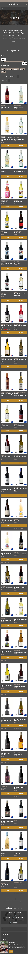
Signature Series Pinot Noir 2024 (20, 489)
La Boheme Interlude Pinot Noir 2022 (7, 821)
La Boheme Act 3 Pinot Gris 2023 (20, 360)
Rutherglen (20, 920)
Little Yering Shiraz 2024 (6, 520)
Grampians (10, 915)
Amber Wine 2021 (18, 753)
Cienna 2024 (17, 232)
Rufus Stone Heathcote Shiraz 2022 (6, 753)
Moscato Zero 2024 (18, 106)
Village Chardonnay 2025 (20, 651)
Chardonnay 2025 (18, 201)
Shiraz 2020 (17, 852)
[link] (26, 5)
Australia (15, 26)
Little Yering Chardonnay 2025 (6, 360)
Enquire (20, 366)
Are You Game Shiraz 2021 (20, 553)
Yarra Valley (15, 923)
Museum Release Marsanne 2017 (20, 619)
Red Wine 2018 (4, 787)
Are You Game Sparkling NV (7, 587)
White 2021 (16, 520)
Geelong (10, 913)
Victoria (20, 26)
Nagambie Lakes (10, 920)
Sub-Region (9, 69)
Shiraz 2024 (3, 294)
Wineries (15, 69)
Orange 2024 (3, 852)
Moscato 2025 (4, 170)
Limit (3, 80)
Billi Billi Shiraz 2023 (19, 425)
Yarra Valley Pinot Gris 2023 (6, 685)
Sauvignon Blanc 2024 (19, 170)
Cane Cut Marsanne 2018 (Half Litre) (19, 294)
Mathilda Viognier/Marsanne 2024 (20, 394)
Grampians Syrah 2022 (6, 719)
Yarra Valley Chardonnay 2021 (7, 553)
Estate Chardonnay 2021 (6, 619)
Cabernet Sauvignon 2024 (6, 262)
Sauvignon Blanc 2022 (19, 138)
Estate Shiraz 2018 (5, 884)
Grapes (21, 69)
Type (2, 69)
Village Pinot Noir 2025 (19, 685)
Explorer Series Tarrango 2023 (20, 326)
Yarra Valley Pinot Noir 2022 (6, 651)
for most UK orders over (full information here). (14, 1)
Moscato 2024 (4, 201)
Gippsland (19, 913)
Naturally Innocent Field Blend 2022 (20, 719)
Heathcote (19, 915)
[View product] (7, 94)
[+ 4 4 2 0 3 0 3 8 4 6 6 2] (4, 4)
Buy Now (7, 112)
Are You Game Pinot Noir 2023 (19, 587)
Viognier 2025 (4, 232)
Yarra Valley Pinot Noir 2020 (6, 326)
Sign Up (11, 951)
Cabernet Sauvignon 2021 (20, 821)
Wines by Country (7, 26)
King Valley (8, 918)
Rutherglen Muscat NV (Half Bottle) (7, 394)
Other (3, 72)
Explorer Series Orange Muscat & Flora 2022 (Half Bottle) (7, 138)
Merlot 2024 (17, 262)
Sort (3, 76)
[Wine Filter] (23, 5)
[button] (1, 4)
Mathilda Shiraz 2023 (7, 488)
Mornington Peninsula (19, 918)
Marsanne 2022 (4, 425)
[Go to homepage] (14, 4)
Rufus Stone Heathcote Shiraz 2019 (19, 787)
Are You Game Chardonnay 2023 (20, 457)
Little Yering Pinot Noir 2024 (6, 457)
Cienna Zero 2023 (5, 106)
